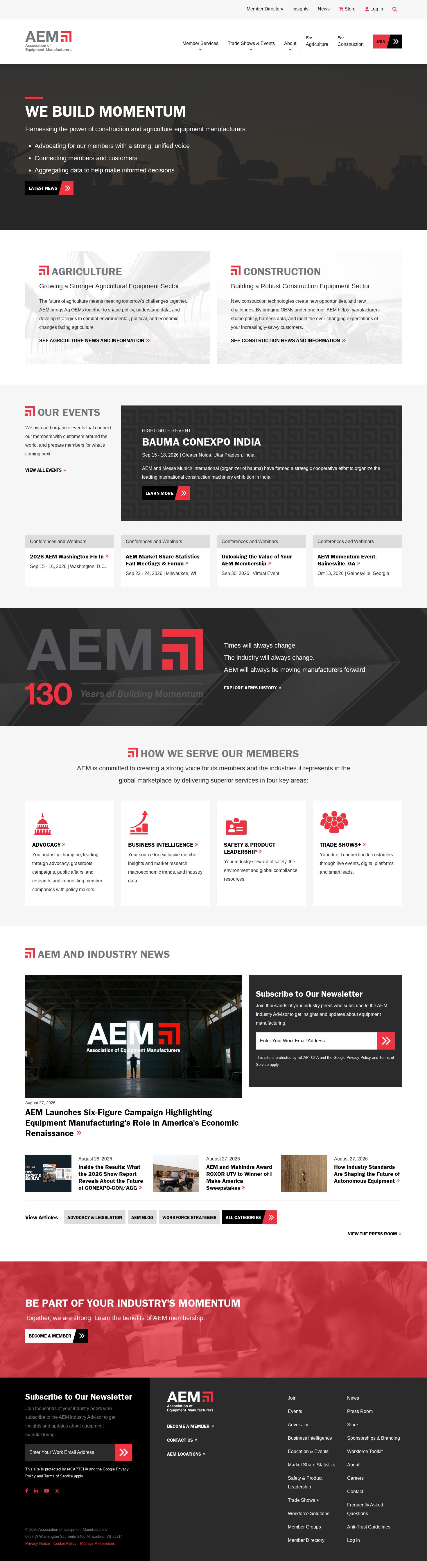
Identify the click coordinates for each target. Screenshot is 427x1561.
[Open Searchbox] (395, 9)
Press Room (360, 1411)
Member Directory (306, 1540)
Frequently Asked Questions (365, 1509)
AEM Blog (142, 1217)
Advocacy (47, 844)
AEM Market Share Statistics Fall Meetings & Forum (162, 560)
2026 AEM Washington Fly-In (67, 556)
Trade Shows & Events (251, 43)
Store (352, 1424)
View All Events (43, 470)
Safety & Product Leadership (249, 848)
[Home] (48, 41)
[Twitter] (57, 1490)
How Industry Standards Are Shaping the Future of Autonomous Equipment (367, 1173)
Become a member (50, 1336)
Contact (355, 1491)
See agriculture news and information (92, 340)
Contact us (180, 1440)
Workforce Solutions (308, 1513)
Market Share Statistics (311, 1464)
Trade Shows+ (341, 844)
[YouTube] (46, 1490)
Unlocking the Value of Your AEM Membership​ (257, 560)
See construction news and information (286, 340)
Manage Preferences (97, 1543)
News (353, 1398)
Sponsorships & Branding (373, 1438)
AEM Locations (184, 1454)
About (290, 43)
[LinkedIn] (36, 1490)
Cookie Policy (65, 1543)
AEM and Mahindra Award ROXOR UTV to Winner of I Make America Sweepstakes (239, 1177)
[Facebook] (28, 1490)
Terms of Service (58, 1476)
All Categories (243, 1217)
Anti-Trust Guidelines (368, 1526)
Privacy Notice (37, 1543)
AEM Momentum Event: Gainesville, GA (347, 560)
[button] (317, 41)
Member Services (200, 43)
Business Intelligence (161, 844)
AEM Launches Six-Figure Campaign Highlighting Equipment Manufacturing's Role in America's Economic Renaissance (131, 1122)
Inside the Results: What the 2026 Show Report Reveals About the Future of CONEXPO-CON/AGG (110, 1177)
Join (380, 41)
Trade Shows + (303, 1500)
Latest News (43, 188)
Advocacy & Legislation (94, 1217)
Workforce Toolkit (365, 1451)
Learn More (159, 493)
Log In (353, 1540)
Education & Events (308, 1451)
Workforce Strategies (189, 1217)
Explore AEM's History (250, 688)
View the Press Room (372, 1233)
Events (295, 1411)
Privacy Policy (359, 1057)
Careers (355, 1478)
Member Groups (304, 1526)
